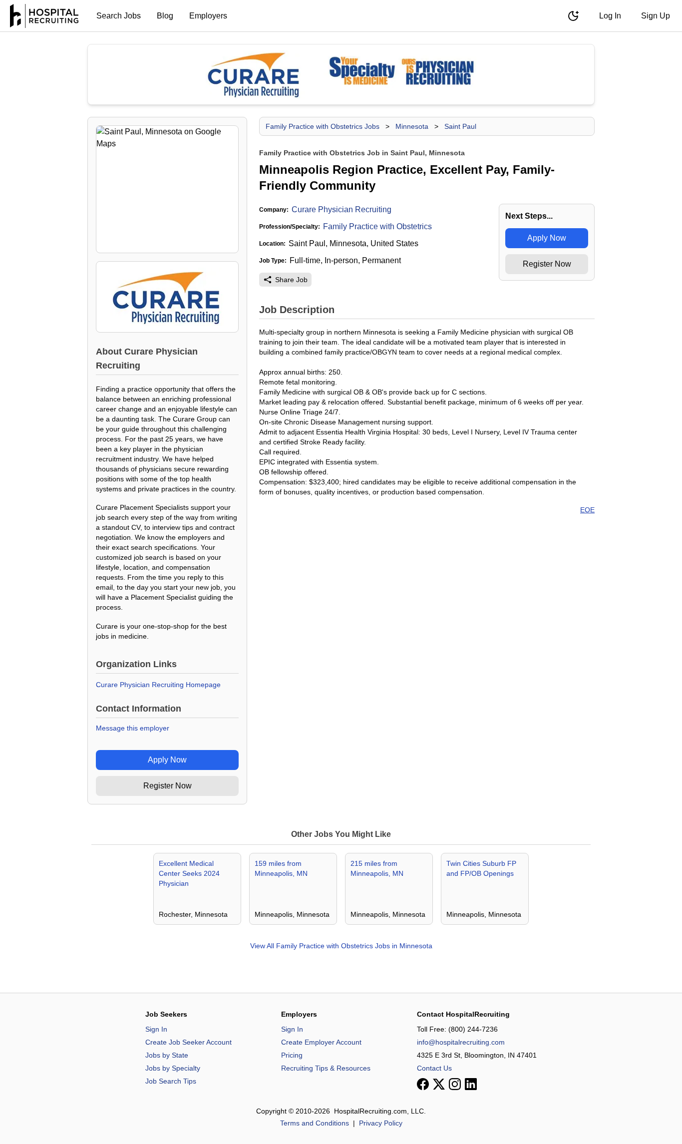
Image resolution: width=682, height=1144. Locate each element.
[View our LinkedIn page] (471, 1084)
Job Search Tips (170, 1081)
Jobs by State (166, 1055)
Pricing (292, 1055)
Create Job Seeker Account (188, 1042)
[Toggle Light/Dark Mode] (573, 16)
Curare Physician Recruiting (341, 209)
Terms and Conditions (314, 1123)
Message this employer (132, 728)
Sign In (156, 1029)
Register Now (167, 785)
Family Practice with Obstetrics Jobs (322, 126)
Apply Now (167, 760)
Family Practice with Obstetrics (377, 226)
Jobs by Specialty (172, 1068)
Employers (208, 15)
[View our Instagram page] (455, 1084)
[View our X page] (439, 1084)
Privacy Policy (380, 1123)
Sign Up (655, 15)
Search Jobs (118, 15)
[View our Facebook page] (423, 1084)
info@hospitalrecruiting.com (461, 1042)
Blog (165, 15)
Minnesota (411, 126)
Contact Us (434, 1068)
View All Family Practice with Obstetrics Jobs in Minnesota (341, 946)
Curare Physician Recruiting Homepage (158, 685)
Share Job (291, 280)
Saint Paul (460, 126)
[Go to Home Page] (44, 16)
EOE (587, 510)
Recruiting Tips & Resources (325, 1068)
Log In (610, 15)
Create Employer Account (321, 1042)
